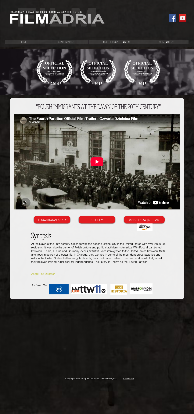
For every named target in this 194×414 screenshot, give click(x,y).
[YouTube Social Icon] (182, 18)
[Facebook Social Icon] (172, 18)
